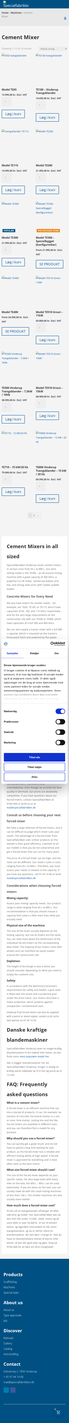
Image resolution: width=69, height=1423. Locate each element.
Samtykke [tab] (12, 653)
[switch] (60, 721)
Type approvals (12, 1315)
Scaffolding (10, 1282)
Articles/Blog (11, 1354)
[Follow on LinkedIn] (6, 1390)
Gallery (8, 1343)
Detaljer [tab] (34, 653)
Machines (16, 12)
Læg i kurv (13, 114)
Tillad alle (34, 757)
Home (5, 12)
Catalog (8, 1349)
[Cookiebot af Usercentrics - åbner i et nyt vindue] (50, 644)
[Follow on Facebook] (13, 1390)
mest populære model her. (35, 1056)
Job (5, 1321)
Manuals (8, 1338)
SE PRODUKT (50, 264)
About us (9, 1310)
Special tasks (11, 1292)
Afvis (34, 776)
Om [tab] (56, 653)
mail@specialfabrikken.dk (21, 807)
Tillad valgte (34, 767)
